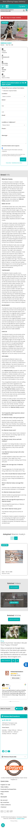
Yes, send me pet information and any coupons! (12, 150)
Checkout (3, 807)
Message (5, 135)
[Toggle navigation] (3, 6)
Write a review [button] (15, 678)
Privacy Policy (14, 821)
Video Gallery (4, 787)
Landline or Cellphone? (9, 122)
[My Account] (23, 10)
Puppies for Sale (5, 784)
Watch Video (14, 602)
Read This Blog (6, 660)
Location (5, 93)
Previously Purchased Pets (8, 789)
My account (4, 800)
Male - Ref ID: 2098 (7, 572)
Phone (4, 128)
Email (4, 115)
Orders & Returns (6, 805)
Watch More (14, 587)
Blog (2, 641)
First (3, 106)
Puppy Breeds (5, 791)
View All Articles (14, 619)
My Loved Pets (5, 802)
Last (3, 112)
